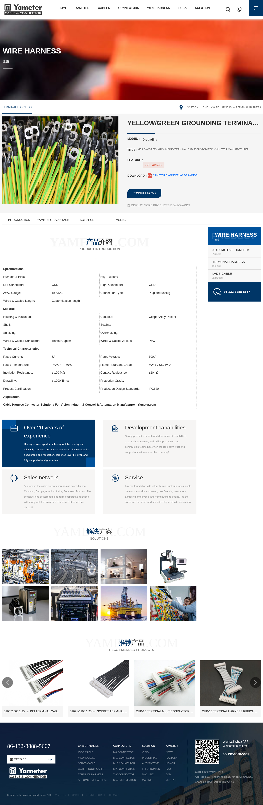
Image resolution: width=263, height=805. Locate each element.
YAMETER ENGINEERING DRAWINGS (175, 175)
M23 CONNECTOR (124, 768)
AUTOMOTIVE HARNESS (92, 780)
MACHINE (148, 774)
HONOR (170, 763)
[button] (7, 682)
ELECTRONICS (151, 768)
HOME (204, 107)
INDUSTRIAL (149, 757)
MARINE (147, 780)
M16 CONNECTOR (124, 763)
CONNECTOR (94, 795)
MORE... (121, 219)
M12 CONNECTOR (124, 757)
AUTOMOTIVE (150, 763)
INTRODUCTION (19, 219)
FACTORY (172, 757)
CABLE (76, 795)
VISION (146, 752)
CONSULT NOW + (144, 193)
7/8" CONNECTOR (124, 774)
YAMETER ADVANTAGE (53, 219)
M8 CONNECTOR (123, 752)
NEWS (169, 752)
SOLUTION (87, 219)
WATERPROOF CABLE (91, 768)
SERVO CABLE (86, 763)
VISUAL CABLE (86, 757)
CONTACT (172, 780)
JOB (168, 774)
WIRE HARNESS (222, 107)
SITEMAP (113, 795)
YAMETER (60, 795)
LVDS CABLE (85, 752)
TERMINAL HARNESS (17, 107)
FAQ (168, 768)
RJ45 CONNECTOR (124, 780)
